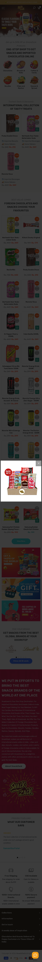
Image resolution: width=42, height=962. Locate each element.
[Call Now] (35, 955)
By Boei (35, 960)
